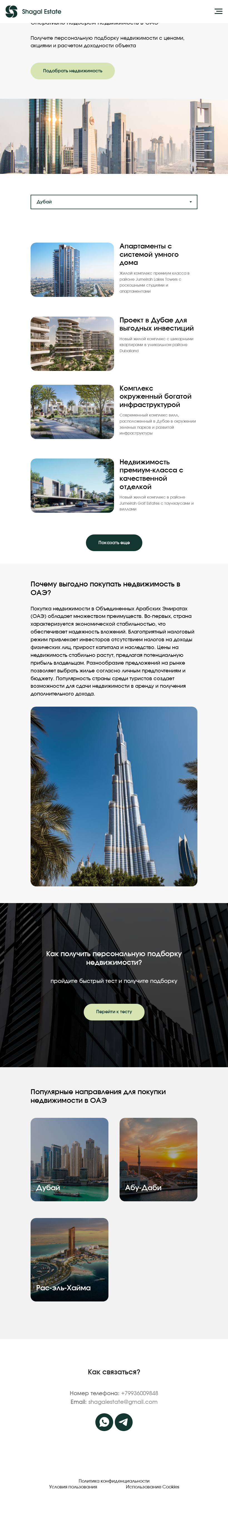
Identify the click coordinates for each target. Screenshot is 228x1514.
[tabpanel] (114, 393)
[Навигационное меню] (218, 11)
